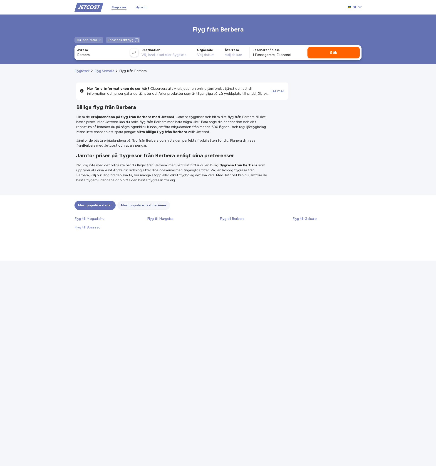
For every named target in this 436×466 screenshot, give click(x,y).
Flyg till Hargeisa (160, 218)
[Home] (88, 7)
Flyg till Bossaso (87, 227)
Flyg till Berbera (232, 218)
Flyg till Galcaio (304, 218)
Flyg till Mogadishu (89, 218)
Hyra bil (141, 7)
